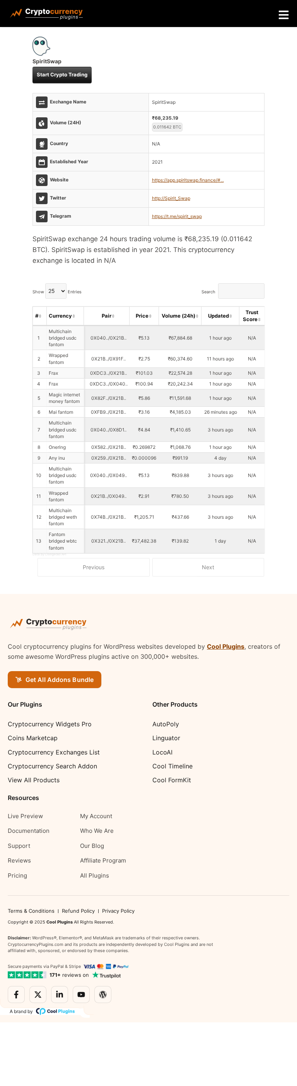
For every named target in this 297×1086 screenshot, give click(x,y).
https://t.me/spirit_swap (177, 216)
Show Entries (57, 291)
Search (208, 291)
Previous (93, 567)
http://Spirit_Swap (171, 198)
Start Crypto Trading (62, 74)
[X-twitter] (37, 994)
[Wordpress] (102, 994)
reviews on (69, 975)
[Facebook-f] (16, 994)
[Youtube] (81, 994)
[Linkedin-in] (59, 994)
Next (208, 567)
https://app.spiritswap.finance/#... (188, 180)
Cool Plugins (225, 646)
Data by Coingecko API (49, 554)
